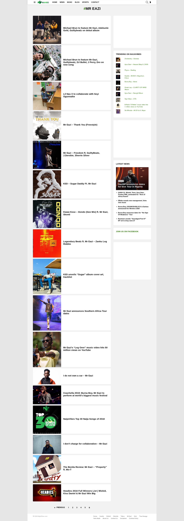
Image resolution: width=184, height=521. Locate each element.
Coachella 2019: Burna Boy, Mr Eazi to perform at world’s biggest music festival (85, 394)
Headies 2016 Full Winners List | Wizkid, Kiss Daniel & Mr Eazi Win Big (84, 492)
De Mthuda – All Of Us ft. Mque (135, 110)
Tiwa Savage (143, 516)
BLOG (77, 2)
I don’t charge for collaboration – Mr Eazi (85, 443)
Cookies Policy (133, 518)
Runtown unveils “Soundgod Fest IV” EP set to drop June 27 (132, 220)
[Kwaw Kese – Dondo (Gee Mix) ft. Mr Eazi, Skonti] (47, 214)
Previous (61, 507)
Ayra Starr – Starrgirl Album (134, 93)
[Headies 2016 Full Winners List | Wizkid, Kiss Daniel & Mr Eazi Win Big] (47, 493)
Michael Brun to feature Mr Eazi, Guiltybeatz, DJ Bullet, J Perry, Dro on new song (83, 62)
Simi (135, 516)
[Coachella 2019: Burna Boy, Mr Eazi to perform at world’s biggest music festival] (47, 395)
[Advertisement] (132, 31)
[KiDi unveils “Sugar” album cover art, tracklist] (47, 276)
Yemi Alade (96, 518)
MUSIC (69, 2)
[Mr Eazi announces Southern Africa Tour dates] (47, 313)
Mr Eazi (129, 516)
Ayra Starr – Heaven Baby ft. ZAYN (136, 64)
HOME (54, 2)
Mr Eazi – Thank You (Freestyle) (80, 124)
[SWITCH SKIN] (150, 2)
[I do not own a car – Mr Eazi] (47, 376)
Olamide (115, 516)
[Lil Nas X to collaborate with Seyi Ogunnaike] (47, 96)
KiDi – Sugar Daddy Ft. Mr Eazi (79, 183)
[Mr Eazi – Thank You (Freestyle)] (47, 125)
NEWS (62, 2)
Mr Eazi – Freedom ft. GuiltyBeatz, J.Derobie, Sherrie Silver (81, 154)
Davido (102, 516)
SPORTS (85, 2)
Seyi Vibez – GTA (130, 99)
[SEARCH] (147, 2)
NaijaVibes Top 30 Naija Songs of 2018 (84, 419)
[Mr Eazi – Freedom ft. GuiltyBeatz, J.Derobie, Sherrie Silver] (47, 155)
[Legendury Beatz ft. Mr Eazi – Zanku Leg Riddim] (47, 243)
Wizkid (108, 516)
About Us (105, 518)
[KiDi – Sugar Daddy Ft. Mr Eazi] (47, 184)
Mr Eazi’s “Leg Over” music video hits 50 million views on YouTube (85, 348)
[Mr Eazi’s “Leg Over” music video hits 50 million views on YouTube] (47, 349)
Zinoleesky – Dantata (132, 58)
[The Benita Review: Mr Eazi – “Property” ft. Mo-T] (47, 469)
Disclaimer (123, 518)
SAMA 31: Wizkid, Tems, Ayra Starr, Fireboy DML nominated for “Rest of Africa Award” (131, 194)
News (121, 181)
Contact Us (114, 518)
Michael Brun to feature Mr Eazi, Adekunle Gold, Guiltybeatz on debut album (86, 29)
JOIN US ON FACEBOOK (127, 231)
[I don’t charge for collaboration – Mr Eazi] (47, 444)
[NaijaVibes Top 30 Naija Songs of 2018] (47, 420)
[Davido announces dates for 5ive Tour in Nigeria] (132, 178)
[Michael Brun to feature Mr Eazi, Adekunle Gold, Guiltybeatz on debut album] (47, 30)
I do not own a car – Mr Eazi (78, 375)
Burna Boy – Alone (131, 81)
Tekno (123, 516)
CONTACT (95, 2)
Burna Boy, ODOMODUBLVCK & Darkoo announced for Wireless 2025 (133, 207)
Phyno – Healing (130, 70)
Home (95, 516)
